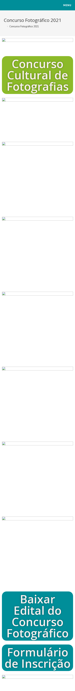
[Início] (5, 26)
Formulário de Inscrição (38, 657)
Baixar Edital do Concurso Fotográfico (37, 616)
